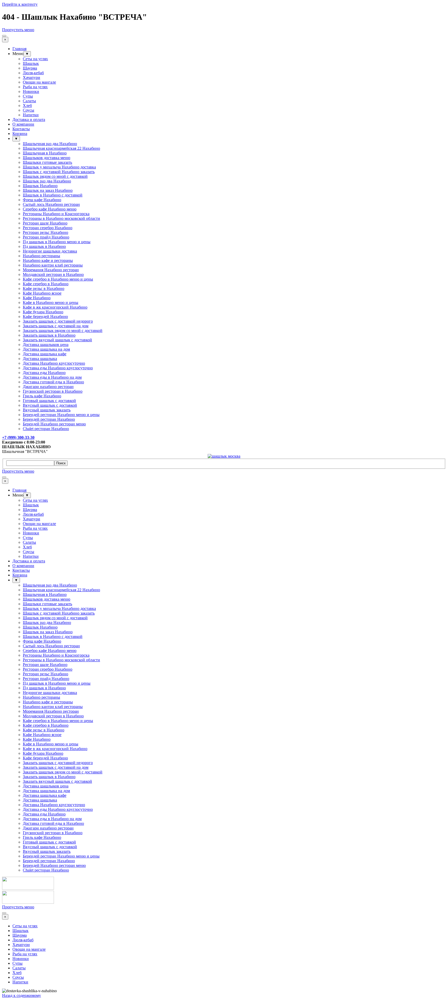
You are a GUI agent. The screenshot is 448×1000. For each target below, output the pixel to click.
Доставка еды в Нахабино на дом (52, 377)
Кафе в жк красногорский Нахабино (55, 307)
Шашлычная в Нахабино (45, 153)
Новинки (31, 91)
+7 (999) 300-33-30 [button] (18, 437)
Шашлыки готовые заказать (47, 162)
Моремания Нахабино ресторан (51, 270)
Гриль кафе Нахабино (42, 396)
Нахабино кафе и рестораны (48, 260)
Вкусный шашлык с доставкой (50, 405)
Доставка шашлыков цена (45, 344)
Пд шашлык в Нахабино (44, 246)
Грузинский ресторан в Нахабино (52, 391)
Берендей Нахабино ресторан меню (54, 424)
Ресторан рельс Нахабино (45, 232)
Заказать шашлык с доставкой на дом (55, 326)
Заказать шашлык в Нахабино (49, 335)
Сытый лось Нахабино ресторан (51, 204)
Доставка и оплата (28, 119)
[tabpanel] (224, 440)
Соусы (28, 110)
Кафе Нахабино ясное (42, 293)
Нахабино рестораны (41, 256)
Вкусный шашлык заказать (47, 410)
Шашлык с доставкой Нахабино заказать (59, 171)
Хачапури (31, 77)
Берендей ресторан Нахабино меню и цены (61, 414)
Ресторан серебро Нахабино (47, 228)
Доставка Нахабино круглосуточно (54, 363)
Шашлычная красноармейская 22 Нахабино (61, 148)
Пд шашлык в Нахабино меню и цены (56, 242)
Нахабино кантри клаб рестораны (53, 265)
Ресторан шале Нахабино (45, 223)
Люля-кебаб (33, 73)
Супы (28, 96)
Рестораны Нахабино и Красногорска (56, 214)
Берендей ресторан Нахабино (49, 419)
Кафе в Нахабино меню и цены (50, 302)
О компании (23, 124)
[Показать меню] (4, 36)
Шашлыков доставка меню (46, 157)
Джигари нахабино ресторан (48, 386)
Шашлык (31, 63)
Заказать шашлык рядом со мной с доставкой (62, 330)
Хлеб (27, 105)
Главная (19, 48)
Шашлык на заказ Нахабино (48, 190)
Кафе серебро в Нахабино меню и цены (58, 279)
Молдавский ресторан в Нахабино (53, 274)
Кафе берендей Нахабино (45, 316)
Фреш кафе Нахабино (42, 200)
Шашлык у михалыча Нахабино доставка (59, 167)
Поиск (61, 463)
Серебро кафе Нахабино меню (49, 209)
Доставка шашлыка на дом (46, 349)
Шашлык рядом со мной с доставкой (55, 176)
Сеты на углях (35, 59)
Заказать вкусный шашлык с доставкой (57, 340)
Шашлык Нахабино (40, 185)
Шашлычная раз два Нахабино (50, 143)
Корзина (19, 133)
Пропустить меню (18, 30)
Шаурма (30, 68)
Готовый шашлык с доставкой (49, 400)
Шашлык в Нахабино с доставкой (52, 195)
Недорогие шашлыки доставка (50, 251)
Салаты (29, 101)
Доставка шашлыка (40, 358)
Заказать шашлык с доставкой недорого (58, 321)
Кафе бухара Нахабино (43, 312)
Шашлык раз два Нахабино (47, 181)
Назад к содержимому (21, 995)
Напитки (31, 115)
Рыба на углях (35, 87)
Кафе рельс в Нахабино (43, 288)
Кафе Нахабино (37, 298)
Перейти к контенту (20, 4)
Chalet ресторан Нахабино (46, 428)
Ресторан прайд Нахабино (46, 237)
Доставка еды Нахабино (44, 372)
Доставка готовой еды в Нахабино (53, 382)
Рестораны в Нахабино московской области (61, 218)
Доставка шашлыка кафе (44, 354)
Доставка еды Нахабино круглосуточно (58, 368)
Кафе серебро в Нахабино (45, 284)
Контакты (21, 129)
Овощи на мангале (39, 82)
